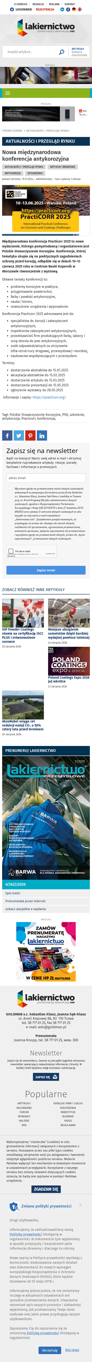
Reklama (54, 4)
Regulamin (68, 1125)
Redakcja (38, 4)
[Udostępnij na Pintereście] (30, 435)
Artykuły (24, 1103)
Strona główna (12, 130)
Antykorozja (13, 173)
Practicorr (28, 418)
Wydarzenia (35, 173)
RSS (24, 1125)
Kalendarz (24, 1107)
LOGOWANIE (24, 9)
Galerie (24, 1120)
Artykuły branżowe (62, 166)
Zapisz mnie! (46, 570)
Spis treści (12, 893)
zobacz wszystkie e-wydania (25, 909)
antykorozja (11, 418)
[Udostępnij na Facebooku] (7, 435)
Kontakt (70, 4)
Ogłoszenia (68, 1107)
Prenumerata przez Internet (25, 901)
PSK (65, 415)
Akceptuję (50, 1350)
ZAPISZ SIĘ (43, 1077)
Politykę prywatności (26, 1234)
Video (68, 1120)
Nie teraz (72, 1350)
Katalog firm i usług (68, 1103)
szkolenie (77, 415)
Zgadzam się (47, 1190)
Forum (24, 1112)
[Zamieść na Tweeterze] (19, 435)
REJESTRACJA (45, 9)
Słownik (68, 1116)
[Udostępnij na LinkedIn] (42, 435)
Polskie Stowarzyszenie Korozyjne (35, 415)
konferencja (46, 418)
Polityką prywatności (43, 1333)
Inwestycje (68, 1112)
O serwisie (20, 4)
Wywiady (24, 1116)
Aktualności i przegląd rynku (47, 130)
